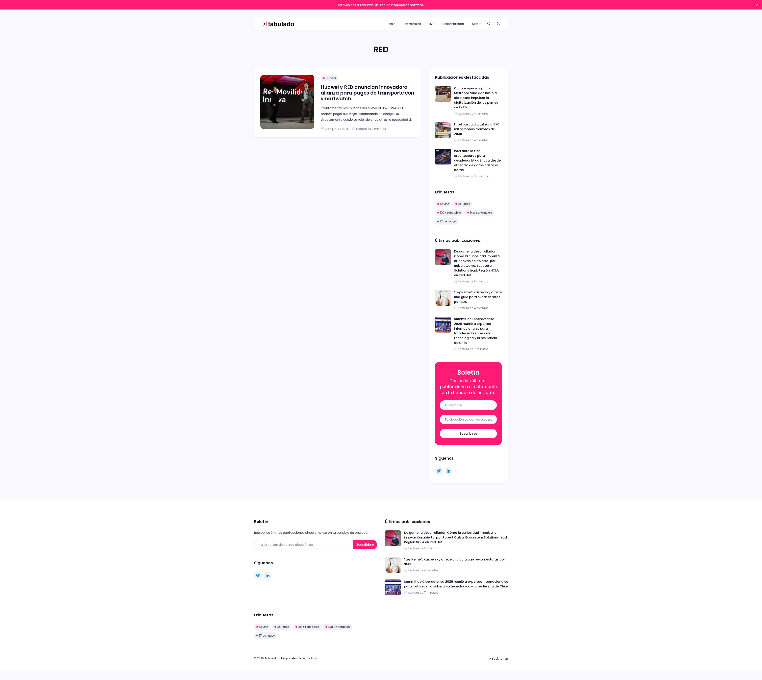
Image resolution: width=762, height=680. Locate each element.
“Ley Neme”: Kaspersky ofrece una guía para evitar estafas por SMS (478, 297)
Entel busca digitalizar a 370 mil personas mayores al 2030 (476, 129)
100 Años (464, 204)
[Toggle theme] (498, 23)
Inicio (391, 24)
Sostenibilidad (453, 24)
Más (475, 24)
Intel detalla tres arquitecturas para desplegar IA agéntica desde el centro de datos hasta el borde (477, 160)
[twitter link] (439, 471)
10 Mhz (444, 204)
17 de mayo (448, 221)
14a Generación (481, 213)
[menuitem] (391, 24)
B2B (432, 24)
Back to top (500, 659)
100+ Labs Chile (450, 213)
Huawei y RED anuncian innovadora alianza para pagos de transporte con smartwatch (367, 93)
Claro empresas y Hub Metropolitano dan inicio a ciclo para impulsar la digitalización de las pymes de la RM (476, 98)
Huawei (331, 78)
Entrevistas (412, 24)
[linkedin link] (448, 471)
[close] (757, 5)
